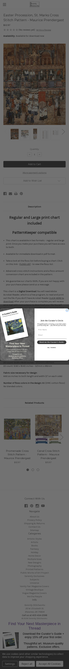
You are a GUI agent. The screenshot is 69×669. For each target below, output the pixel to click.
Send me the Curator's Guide (52, 342)
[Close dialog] (67, 310)
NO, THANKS (51, 347)
